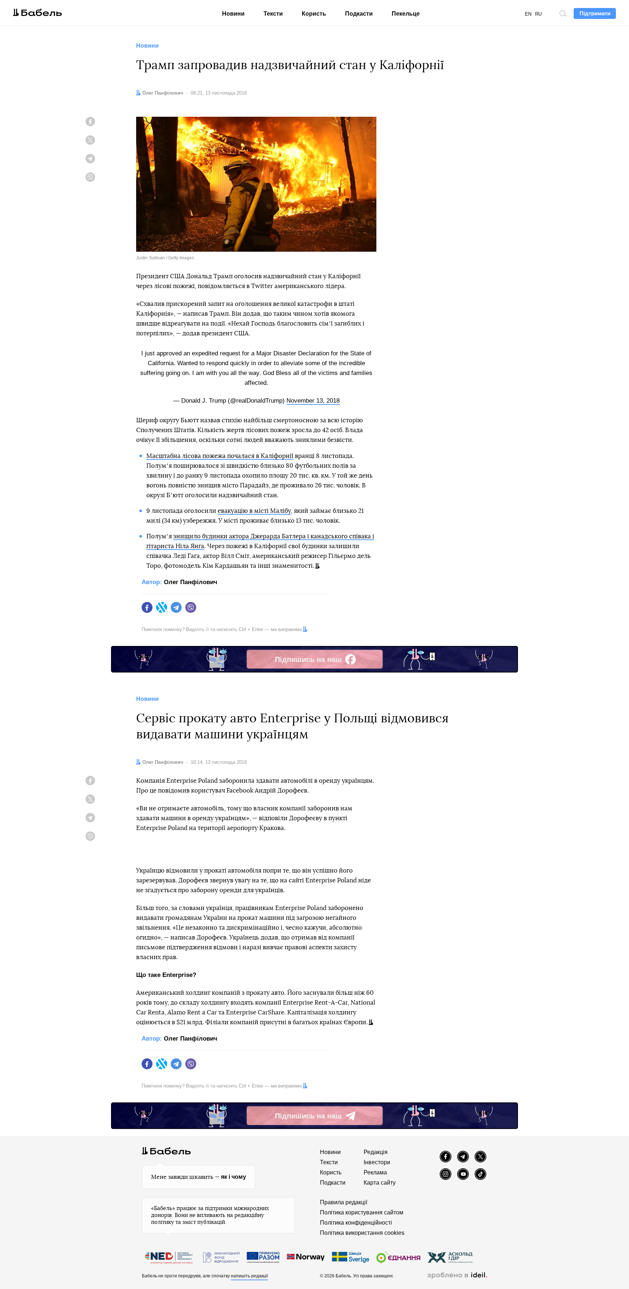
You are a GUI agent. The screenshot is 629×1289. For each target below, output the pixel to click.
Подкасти (359, 14)
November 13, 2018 (313, 400)
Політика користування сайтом (361, 1212)
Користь (314, 14)
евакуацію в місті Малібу (254, 511)
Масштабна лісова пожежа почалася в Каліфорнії (219, 456)
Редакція (376, 1152)
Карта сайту (380, 1183)
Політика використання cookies (362, 1233)
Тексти (273, 14)
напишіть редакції (249, 1275)
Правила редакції (343, 1202)
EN (528, 14)
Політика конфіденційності (356, 1223)
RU (538, 14)
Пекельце (406, 14)
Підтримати (594, 13)
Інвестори (377, 1162)
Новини (233, 14)
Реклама (375, 1172)
